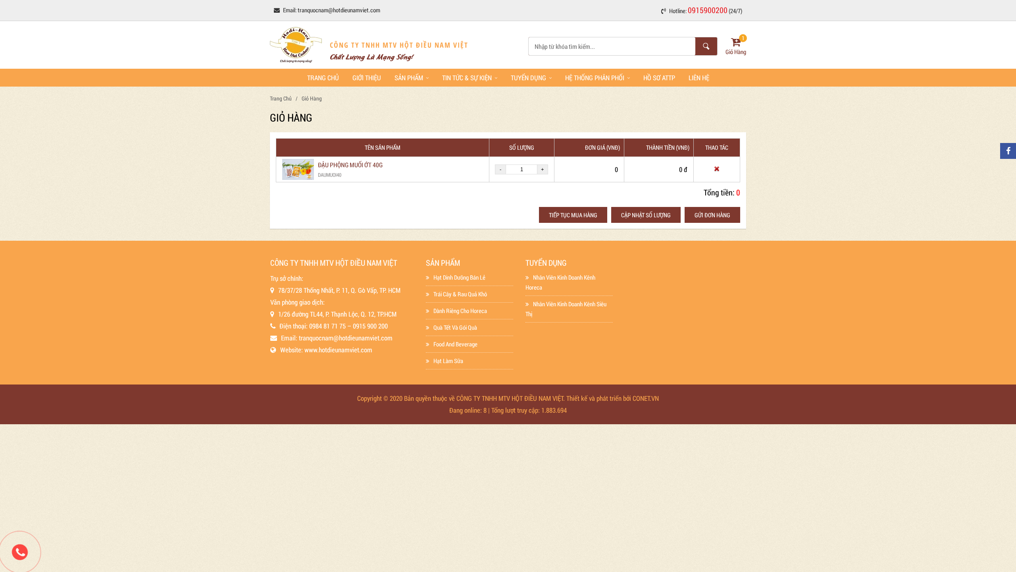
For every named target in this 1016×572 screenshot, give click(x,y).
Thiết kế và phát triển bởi (598, 398)
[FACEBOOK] (1008, 151)
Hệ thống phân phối (594, 77)
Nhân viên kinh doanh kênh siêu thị (565, 309)
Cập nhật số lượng (646, 215)
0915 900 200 (370, 325)
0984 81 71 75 (327, 325)
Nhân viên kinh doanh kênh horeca (560, 282)
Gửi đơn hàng (712, 215)
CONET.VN (646, 398)
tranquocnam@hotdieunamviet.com (339, 10)
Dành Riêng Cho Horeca (460, 311)
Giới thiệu (366, 77)
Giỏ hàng (312, 98)
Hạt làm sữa (448, 361)
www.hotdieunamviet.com (338, 349)
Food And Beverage (455, 344)
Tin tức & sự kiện (467, 77)
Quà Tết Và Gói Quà (455, 327)
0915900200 (707, 10)
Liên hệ (699, 77)
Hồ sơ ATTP (659, 77)
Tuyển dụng (528, 77)
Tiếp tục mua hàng (573, 215)
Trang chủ (323, 77)
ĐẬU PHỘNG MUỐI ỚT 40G (350, 164)
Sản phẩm (408, 77)
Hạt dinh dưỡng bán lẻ (459, 277)
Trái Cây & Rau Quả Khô (460, 294)
